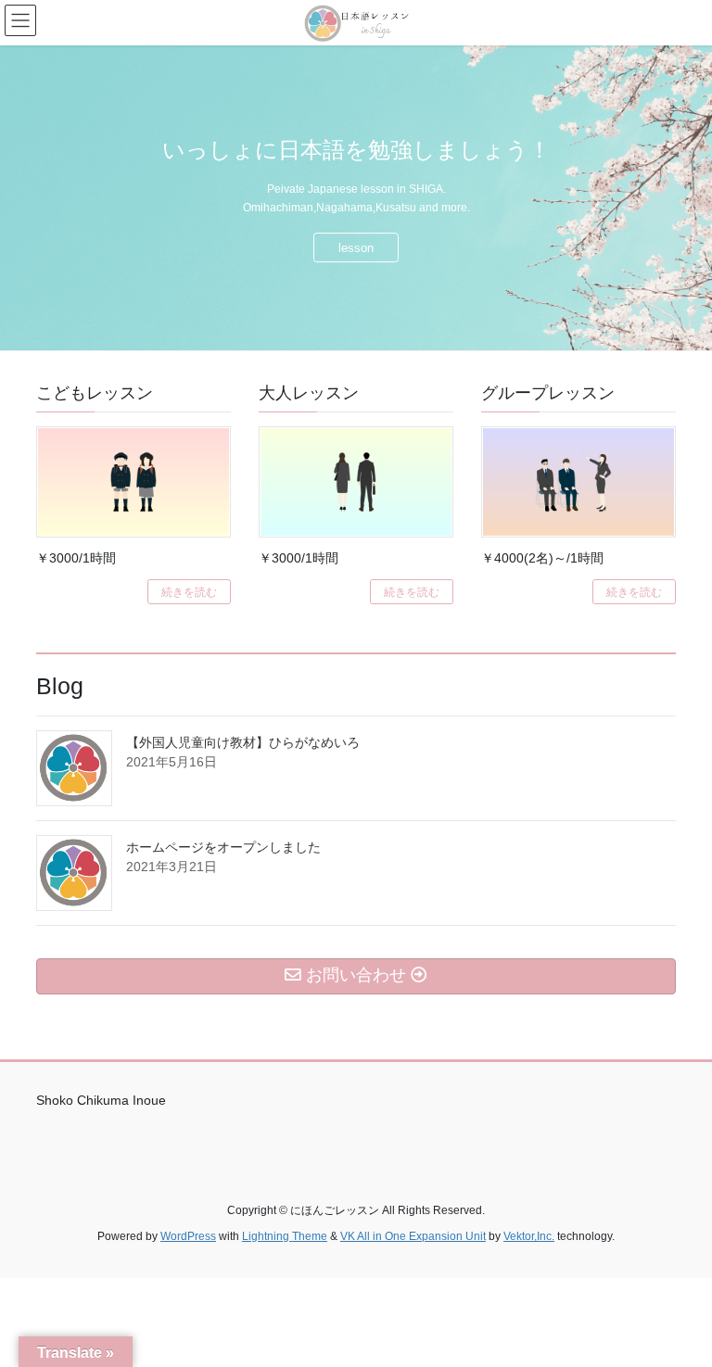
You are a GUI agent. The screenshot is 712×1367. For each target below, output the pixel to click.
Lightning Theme (284, 1236)
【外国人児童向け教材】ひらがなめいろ (243, 742)
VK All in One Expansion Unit (413, 1236)
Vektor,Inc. (528, 1236)
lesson (356, 248)
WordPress (188, 1236)
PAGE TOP (678, 1309)
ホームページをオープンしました (223, 847)
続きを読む (189, 592)
